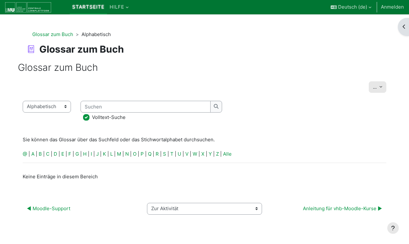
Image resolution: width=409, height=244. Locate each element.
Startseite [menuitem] (88, 7)
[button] (351, 7)
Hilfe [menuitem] (117, 7)
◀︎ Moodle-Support (48, 208)
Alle (227, 154)
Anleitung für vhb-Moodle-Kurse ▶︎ (342, 208)
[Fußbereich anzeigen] (393, 228)
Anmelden (392, 7)
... (379, 87)
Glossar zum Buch (52, 34)
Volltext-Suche (109, 117)
